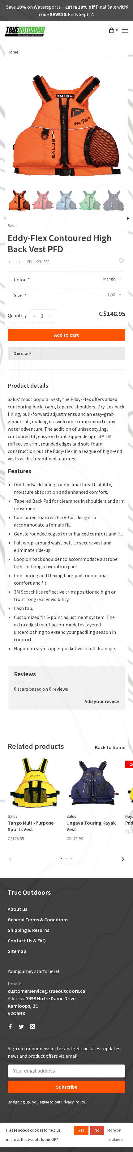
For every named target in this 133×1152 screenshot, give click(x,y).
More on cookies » (115, 1135)
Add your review (101, 701)
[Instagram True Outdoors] (32, 1027)
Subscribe (66, 1087)
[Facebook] (10, 1027)
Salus (13, 225)
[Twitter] (21, 1027)
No (97, 1130)
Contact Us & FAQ (27, 940)
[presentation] (19, 200)
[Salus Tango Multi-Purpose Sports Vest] (35, 783)
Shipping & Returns (28, 930)
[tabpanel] (66, 125)
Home (13, 52)
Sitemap (17, 951)
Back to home (110, 747)
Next (128, 218)
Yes (81, 1130)
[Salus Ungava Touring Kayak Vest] (93, 783)
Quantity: (18, 315)
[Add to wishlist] (121, 261)
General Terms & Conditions (38, 919)
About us (17, 909)
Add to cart (66, 335)
